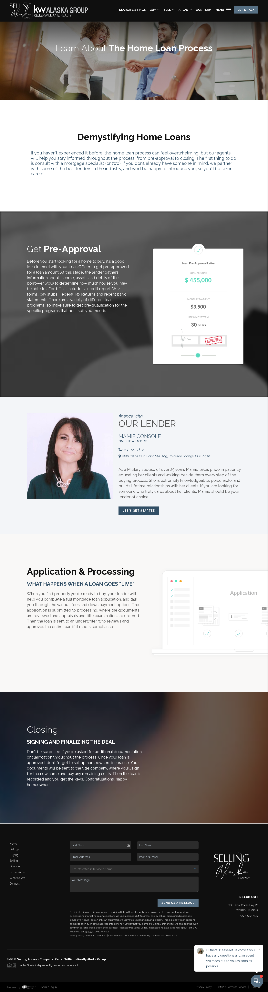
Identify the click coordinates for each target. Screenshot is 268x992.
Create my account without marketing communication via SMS (142, 935)
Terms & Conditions (96, 935)
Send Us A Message (178, 902)
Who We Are (17, 877)
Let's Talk (246, 10)
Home (13, 843)
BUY (153, 10)
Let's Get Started (138, 510)
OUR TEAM (203, 10)
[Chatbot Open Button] (257, 981)
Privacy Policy (77, 935)
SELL (167, 10)
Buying (14, 855)
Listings (14, 849)
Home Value (17, 872)
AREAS (183, 10)
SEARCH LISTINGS (132, 10)
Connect (14, 883)
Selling (14, 860)
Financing (15, 866)
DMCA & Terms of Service (231, 987)
